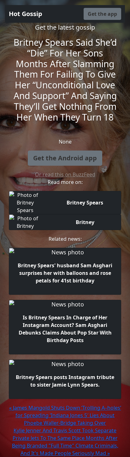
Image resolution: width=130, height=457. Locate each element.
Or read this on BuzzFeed (65, 174)
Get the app (102, 13)
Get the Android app (65, 158)
